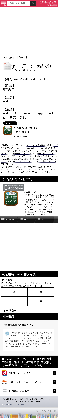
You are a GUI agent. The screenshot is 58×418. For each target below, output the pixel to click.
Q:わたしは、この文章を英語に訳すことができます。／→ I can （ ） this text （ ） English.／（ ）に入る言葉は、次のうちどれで (29, 148)
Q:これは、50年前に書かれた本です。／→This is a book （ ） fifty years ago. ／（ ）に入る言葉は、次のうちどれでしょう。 (29, 153)
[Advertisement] (29, 30)
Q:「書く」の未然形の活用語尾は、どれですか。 (30, 172)
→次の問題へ (9, 310)
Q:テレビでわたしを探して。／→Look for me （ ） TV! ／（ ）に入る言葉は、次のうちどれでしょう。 (29, 161)
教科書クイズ (10, 57)
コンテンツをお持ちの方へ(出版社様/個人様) (21, 401)
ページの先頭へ (44, 411)
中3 (27, 57)
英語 (21, 57)
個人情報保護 (31, 399)
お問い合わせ (44, 399)
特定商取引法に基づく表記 (13, 399)
